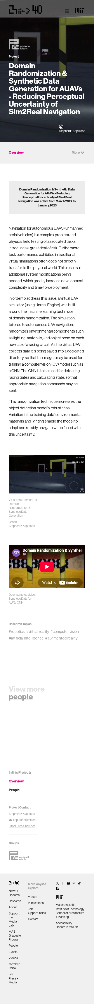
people (21, 696)
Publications (36, 903)
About (13, 907)
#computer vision (64, 631)
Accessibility (64, 923)
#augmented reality (61, 638)
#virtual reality (37, 631)
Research (15, 901)
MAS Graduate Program (15, 935)
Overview (16, 781)
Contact (33, 919)
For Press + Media (13, 978)
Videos (13, 958)
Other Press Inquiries (22, 826)
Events (13, 952)
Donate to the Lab (67, 927)
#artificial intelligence (26, 638)
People (14, 790)
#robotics (17, 631)
